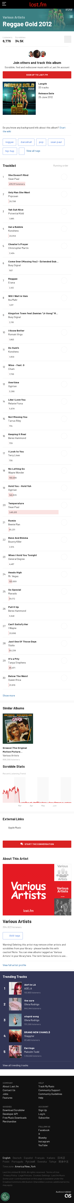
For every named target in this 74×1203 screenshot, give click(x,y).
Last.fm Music (58, 1175)
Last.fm (38, 4)
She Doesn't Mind (18, 175)
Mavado (12, 593)
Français (40, 1157)
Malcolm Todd (31, 1051)
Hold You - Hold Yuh (19, 485)
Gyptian (12, 386)
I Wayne (12, 627)
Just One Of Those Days (22, 641)
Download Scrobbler (14, 1110)
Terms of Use (52, 1172)
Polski (6, 1161)
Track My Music (46, 1086)
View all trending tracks (15, 1065)
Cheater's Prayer (18, 244)
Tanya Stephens (17, 662)
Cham (11, 368)
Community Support (49, 1090)
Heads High (15, 572)
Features (7, 1097)
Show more (9, 695)
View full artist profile (14, 965)
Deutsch (17, 1157)
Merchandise (9, 1121)
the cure (29, 1000)
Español (28, 1157)
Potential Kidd (16, 213)
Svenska (42, 1161)
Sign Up (42, 1110)
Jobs (5, 1093)
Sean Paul (13, 178)
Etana (11, 282)
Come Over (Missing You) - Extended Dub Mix (34, 261)
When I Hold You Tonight (22, 555)
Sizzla (11, 645)
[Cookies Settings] (5, 1196)
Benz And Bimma (18, 537)
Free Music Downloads (15, 1117)
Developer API (10, 1113)
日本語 (61, 1157)
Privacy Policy (10, 1175)
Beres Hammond (17, 437)
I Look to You (16, 451)
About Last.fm (11, 1086)
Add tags (22, 151)
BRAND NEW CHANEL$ (37, 1032)
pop (41, 141)
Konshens (13, 230)
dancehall (26, 141)
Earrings (29, 1047)
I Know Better (16, 330)
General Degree (16, 558)
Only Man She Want (19, 192)
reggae (9, 141)
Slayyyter (29, 1035)
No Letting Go (16, 468)
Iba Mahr (12, 299)
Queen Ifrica (14, 679)
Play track (64, 177)
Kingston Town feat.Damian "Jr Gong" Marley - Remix (39, 313)
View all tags (33, 150)
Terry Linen (14, 455)
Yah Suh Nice (15, 209)
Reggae (12, 278)
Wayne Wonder (16, 472)
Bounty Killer (15, 541)
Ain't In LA (30, 984)
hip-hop (9, 150)
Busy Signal (14, 265)
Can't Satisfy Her (18, 624)
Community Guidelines (50, 1093)
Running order (60, 165)
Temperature (16, 503)
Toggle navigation (4, 4)
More (70, 177)
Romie (12, 520)
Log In (41, 1113)
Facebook (43, 1130)
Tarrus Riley (14, 420)
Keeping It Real (17, 434)
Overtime (13, 382)
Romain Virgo (15, 334)
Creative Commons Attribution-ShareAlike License (27, 1182)
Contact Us (9, 1090)
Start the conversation (39, 844)
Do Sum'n (13, 347)
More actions (67, 39)
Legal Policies (25, 1175)
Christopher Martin (18, 247)
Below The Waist (18, 676)
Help (40, 1097)
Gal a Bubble (15, 226)
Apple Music (14, 827)
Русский (30, 1161)
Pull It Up (13, 606)
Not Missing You (17, 416)
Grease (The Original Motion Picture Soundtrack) (15, 751)
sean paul (56, 141)
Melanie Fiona (15, 403)
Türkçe (52, 1161)
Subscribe (43, 1117)
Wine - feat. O (16, 365)
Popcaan (13, 196)
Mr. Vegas (13, 576)
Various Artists (11, 755)
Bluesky (42, 1137)
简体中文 (64, 1161)
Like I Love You (17, 399)
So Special (14, 589)
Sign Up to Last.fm (37, 74)
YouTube (42, 1145)
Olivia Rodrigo (31, 1004)
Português (17, 1161)
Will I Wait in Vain (18, 295)
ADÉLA (28, 988)
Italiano (51, 1157)
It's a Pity (13, 658)
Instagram (44, 1141)
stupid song (31, 1016)
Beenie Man (14, 524)
